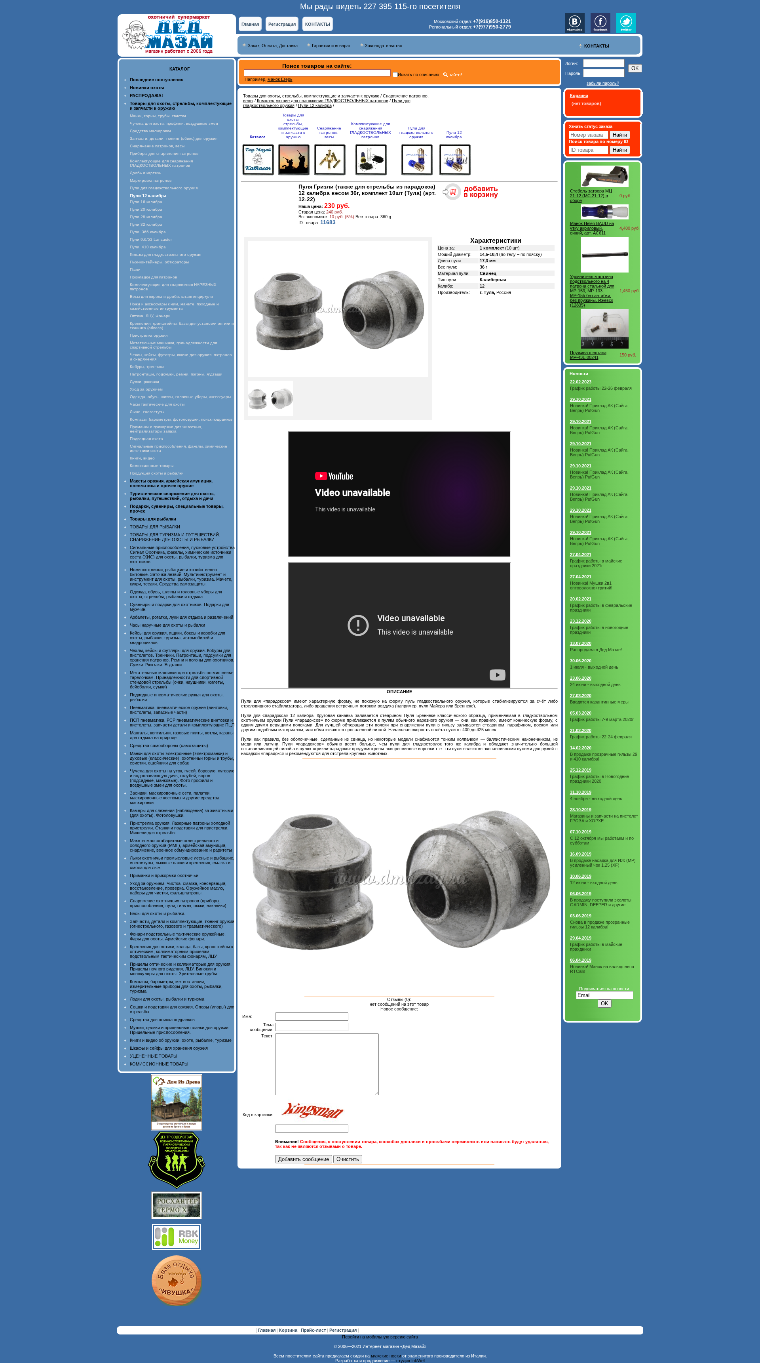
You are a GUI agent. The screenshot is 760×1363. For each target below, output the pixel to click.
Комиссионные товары (151, 465)
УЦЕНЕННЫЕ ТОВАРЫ (153, 1056)
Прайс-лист (314, 1330)
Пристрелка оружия (148, 335)
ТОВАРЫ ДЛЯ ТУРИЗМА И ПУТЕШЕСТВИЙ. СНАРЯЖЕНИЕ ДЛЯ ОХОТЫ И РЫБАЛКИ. (175, 537)
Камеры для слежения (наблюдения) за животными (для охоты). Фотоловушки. (181, 813)
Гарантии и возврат (331, 45)
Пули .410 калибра (148, 247)
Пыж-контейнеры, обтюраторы (159, 262)
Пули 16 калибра (146, 202)
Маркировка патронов (150, 180)
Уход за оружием (146, 389)
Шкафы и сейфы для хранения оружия (169, 1048)
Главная (250, 24)
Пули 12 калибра (315, 105)
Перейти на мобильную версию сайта (380, 1336)
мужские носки (386, 1355)
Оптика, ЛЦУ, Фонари (150, 316)
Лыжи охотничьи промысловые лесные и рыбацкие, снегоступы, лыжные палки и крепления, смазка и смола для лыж (182, 863)
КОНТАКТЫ (317, 24)
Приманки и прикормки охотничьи (164, 875)
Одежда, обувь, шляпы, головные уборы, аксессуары (180, 397)
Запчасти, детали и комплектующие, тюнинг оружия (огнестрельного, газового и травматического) (182, 923)
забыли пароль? (603, 83)
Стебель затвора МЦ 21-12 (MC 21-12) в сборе (591, 196)
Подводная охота (146, 439)
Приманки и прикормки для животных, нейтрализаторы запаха (166, 429)
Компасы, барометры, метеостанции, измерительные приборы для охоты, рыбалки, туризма (176, 986)
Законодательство (383, 45)
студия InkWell (410, 1360)
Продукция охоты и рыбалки (157, 473)
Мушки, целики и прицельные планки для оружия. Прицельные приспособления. (180, 1030)
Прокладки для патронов (153, 277)
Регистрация (282, 24)
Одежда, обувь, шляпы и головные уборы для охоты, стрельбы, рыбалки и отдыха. (176, 594)
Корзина (288, 1330)
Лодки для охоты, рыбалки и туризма (167, 999)
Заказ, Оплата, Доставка (273, 45)
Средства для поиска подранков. (163, 1019)
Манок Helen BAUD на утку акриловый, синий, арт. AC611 (592, 228)
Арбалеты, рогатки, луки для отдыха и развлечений (181, 617)
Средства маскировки (150, 131)
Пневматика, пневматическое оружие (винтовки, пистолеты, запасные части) (179, 710)
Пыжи (135, 269)
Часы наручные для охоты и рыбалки (167, 625)
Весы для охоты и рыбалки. (157, 913)
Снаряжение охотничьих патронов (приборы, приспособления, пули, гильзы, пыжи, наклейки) (178, 903)
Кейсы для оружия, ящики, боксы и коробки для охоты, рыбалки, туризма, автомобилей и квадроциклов (177, 638)
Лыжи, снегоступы (147, 412)
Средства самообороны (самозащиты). (169, 745)
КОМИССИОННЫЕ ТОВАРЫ (159, 1064)
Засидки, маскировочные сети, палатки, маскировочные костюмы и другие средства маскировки (174, 798)
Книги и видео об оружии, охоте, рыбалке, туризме (181, 1040)
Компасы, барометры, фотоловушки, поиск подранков (181, 419)
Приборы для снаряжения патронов (164, 153)
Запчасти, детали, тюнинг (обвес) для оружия (173, 138)
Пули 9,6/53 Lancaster (151, 239)
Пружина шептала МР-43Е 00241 (588, 355)
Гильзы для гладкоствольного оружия (165, 254)
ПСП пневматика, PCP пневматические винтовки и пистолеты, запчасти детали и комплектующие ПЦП (182, 722)
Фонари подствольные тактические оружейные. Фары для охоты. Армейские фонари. (178, 936)
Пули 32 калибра (146, 224)
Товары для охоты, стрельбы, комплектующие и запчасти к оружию (311, 95)
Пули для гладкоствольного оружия (164, 188)
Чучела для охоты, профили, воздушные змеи (174, 123)
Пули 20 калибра (146, 209)
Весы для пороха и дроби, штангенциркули (171, 296)
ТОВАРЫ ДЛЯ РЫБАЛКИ (155, 526)
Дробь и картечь (145, 173)
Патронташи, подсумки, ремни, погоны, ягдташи (176, 374)
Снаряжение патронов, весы (157, 146)
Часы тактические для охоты (157, 404)
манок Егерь (280, 79)
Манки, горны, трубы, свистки (158, 116)
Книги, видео (142, 458)
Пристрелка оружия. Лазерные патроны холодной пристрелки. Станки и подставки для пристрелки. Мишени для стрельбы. (180, 828)
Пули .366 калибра (148, 232)
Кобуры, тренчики (147, 366)
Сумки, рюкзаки (144, 381)
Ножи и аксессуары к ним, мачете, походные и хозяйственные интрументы (174, 306)
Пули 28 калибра (146, 217)
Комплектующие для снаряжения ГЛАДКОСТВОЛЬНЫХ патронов (161, 163)
